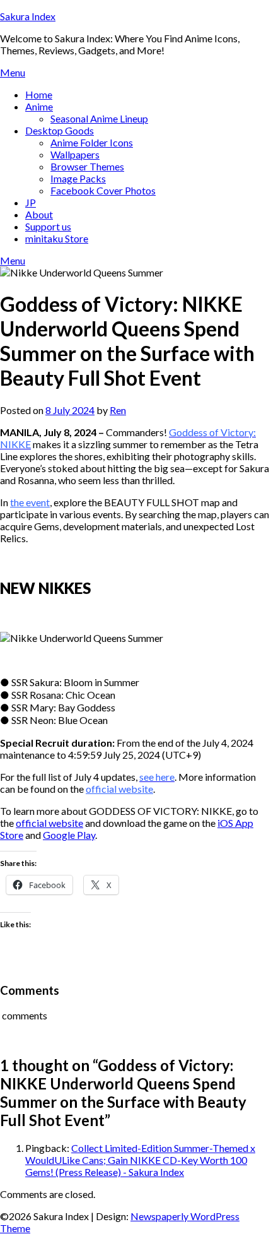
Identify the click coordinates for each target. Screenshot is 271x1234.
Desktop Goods (59, 130)
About (39, 214)
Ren (118, 410)
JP (30, 202)
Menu (12, 72)
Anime (39, 106)
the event (30, 502)
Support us (48, 226)
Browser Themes (87, 166)
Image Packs (78, 178)
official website (119, 789)
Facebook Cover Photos (103, 190)
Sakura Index (27, 16)
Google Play (69, 835)
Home (38, 94)
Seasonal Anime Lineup (99, 118)
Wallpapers (75, 154)
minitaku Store (56, 238)
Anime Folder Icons (91, 142)
